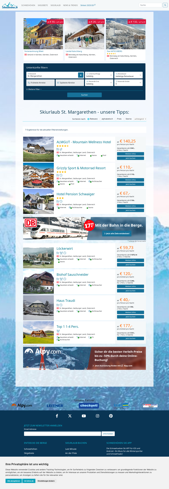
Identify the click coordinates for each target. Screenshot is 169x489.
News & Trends (70, 5)
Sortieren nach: (79, 119)
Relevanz (94, 119)
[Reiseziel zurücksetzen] (80, 75)
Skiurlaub (55, 5)
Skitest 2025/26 (87, 5)
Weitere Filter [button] (34, 89)
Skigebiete (43, 5)
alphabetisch (107, 119)
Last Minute (70, 449)
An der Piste (71, 453)
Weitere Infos (130, 154)
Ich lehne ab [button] (29, 481)
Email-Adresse (30, 429)
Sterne (129, 119)
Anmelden (108, 433)
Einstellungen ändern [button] (46, 481)
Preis (119, 119)
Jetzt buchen (130, 158)
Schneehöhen (28, 5)
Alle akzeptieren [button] (13, 481)
